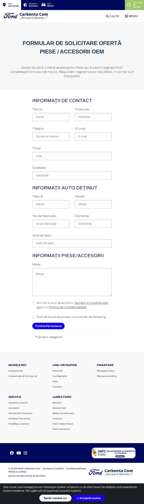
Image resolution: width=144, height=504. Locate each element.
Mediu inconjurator (63, 413)
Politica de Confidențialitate (67, 307)
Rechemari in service (20, 413)
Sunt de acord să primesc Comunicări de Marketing (71, 317)
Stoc (55, 381)
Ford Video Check (63, 424)
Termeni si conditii (53, 468)
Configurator (60, 376)
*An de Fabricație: (44, 216)
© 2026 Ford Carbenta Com (24, 468)
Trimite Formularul (48, 326)
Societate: (39, 167)
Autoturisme (15, 371)
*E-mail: (80, 128)
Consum (57, 418)
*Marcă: (37, 196)
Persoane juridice (107, 376)
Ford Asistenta (61, 429)
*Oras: (36, 148)
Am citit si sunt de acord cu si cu (73, 305)
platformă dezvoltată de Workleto (27, 475)
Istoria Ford (59, 408)
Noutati (57, 402)
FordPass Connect (18, 424)
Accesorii (13, 408)
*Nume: (37, 109)
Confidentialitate (76, 468)
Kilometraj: (82, 216)
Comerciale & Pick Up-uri (22, 376)
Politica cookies (17, 471)
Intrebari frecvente (19, 418)
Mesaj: (36, 264)
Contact (57, 386)
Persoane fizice (105, 371)
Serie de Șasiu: (42, 235)
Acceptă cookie (89, 498)
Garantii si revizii (18, 402)
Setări (55, 498)
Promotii (58, 371)
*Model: (80, 196)
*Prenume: (82, 109)
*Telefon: (38, 128)
